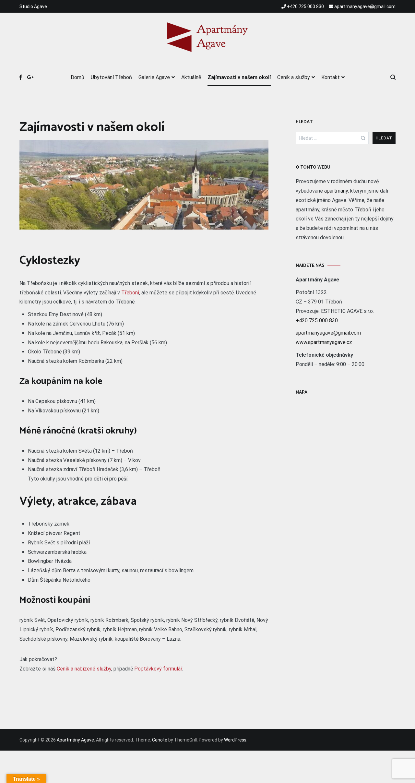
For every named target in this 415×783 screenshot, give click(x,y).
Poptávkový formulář (158, 669)
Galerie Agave (154, 77)
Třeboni (130, 293)
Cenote (159, 739)
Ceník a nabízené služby (84, 669)
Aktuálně (191, 77)
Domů (77, 77)
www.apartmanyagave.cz (324, 342)
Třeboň (362, 210)
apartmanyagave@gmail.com (328, 333)
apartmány (336, 191)
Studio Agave (33, 6)
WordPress (235, 739)
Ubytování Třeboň (111, 77)
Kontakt (330, 77)
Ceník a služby (293, 77)
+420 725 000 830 (317, 320)
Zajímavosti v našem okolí (239, 77)
